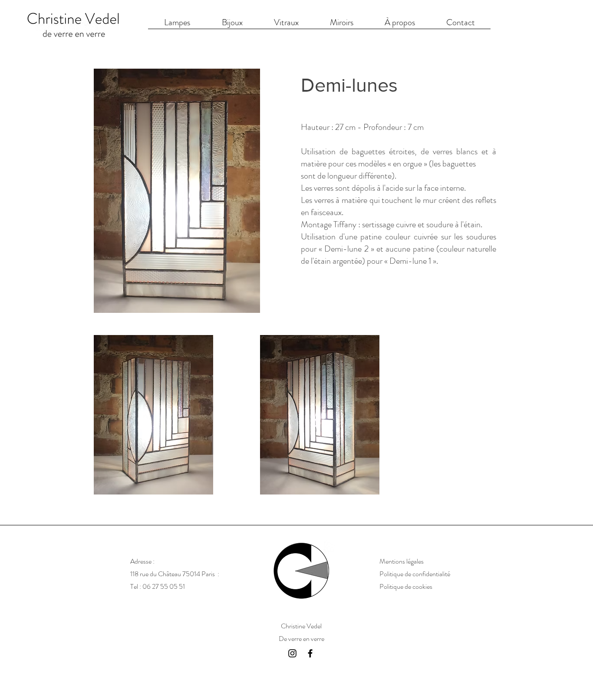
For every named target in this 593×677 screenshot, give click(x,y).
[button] (400, 25)
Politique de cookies (407, 586)
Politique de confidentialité (415, 574)
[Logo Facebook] (310, 653)
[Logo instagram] (292, 653)
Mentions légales (401, 561)
